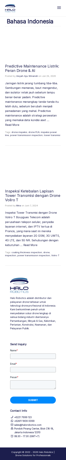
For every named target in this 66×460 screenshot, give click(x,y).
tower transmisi (52, 135)
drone (46, 252)
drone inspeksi (19, 132)
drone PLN (33, 132)
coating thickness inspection (27, 252)
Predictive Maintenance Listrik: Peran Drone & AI (32, 68)
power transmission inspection (26, 135)
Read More (12, 124)
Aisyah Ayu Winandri (27, 76)
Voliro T (55, 255)
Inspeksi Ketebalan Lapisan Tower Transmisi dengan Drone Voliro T (32, 195)
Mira (18, 205)
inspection (10, 255)
